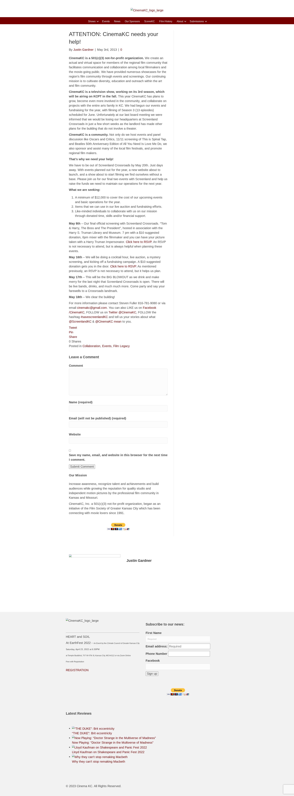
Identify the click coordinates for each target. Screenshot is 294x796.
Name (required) (80, 402)
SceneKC (149, 21)
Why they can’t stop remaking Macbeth (98, 761)
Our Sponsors (132, 21)
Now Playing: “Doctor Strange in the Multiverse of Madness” (112, 742)
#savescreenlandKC (94, 317)
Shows (92, 21)
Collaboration (91, 346)
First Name (154, 633)
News (117, 21)
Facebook (153, 660)
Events (106, 21)
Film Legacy (121, 346)
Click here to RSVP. (139, 242)
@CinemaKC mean (108, 321)
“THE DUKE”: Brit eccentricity (92, 733)
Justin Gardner (139, 561)
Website (75, 434)
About (180, 21)
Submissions (197, 21)
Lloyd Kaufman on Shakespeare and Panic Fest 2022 (108, 752)
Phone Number (156, 653)
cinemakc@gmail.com (92, 307)
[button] (98, 21)
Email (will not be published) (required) (97, 418)
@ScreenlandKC (80, 321)
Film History (165, 21)
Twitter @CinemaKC (122, 312)
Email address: (157, 646)
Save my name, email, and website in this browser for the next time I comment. (118, 457)
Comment (76, 365)
